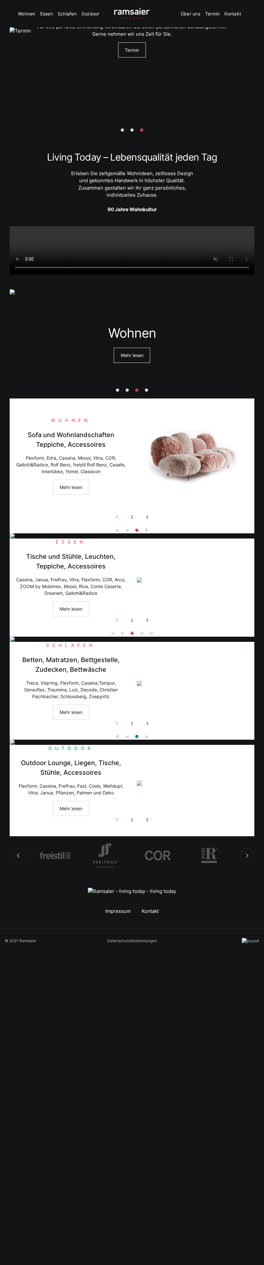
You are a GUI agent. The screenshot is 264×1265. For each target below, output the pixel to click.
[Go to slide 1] (122, 130)
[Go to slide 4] (146, 390)
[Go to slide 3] (141, 130)
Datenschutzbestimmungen (132, 940)
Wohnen (26, 13)
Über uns (190, 13)
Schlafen (67, 13)
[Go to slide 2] (132, 130)
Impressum (118, 911)
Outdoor (90, 13)
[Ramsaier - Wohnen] (193, 454)
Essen (46, 13)
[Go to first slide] (247, 855)
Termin (212, 13)
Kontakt (232, 13)
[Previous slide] (18, 855)
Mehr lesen (132, 355)
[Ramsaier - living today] (132, 13)
